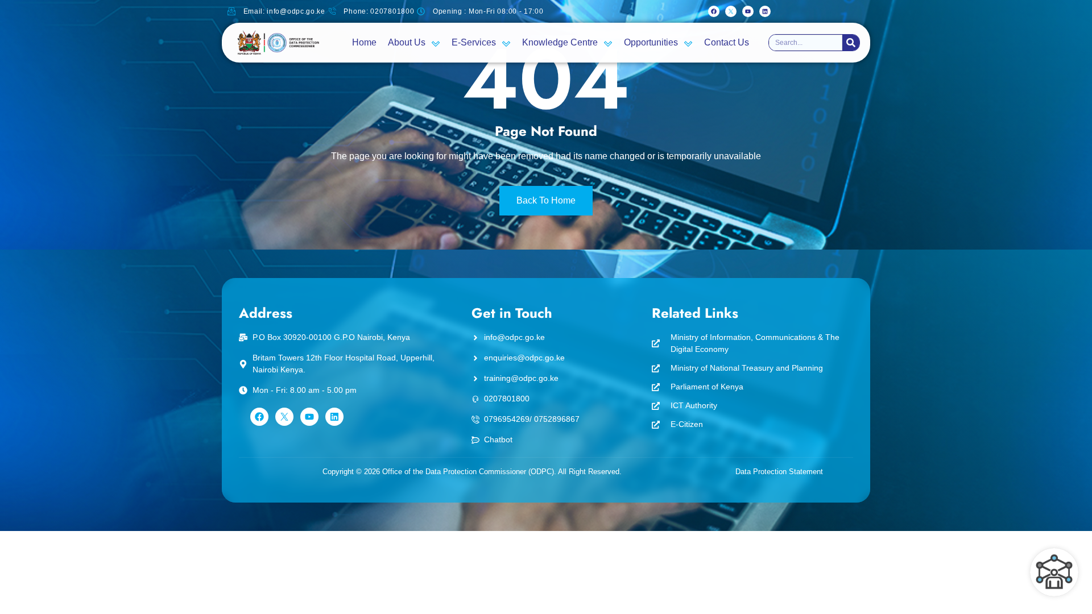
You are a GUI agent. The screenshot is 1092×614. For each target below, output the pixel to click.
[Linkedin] (765, 11)
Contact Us (726, 42)
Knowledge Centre (560, 42)
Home (364, 42)
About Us (406, 42)
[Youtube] (748, 11)
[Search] (850, 43)
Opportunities (651, 42)
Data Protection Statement (779, 471)
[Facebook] (713, 11)
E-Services (474, 42)
